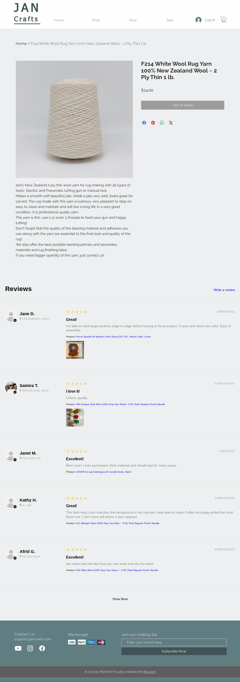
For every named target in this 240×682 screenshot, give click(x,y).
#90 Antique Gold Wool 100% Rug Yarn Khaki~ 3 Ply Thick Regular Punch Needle (120, 404)
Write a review (224, 289)
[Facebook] (42, 648)
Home (21, 43)
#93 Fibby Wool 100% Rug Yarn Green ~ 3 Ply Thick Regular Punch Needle (117, 570)
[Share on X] (171, 123)
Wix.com (149, 672)
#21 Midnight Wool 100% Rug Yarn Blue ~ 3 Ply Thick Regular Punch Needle (117, 523)
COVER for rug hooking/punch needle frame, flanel (103, 472)
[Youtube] (18, 648)
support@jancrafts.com (32, 639)
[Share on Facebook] (144, 123)
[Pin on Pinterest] (153, 123)
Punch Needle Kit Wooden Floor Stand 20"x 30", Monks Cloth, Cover (113, 336)
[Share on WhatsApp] (162, 123)
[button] (224, 19)
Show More (120, 599)
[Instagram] (30, 648)
